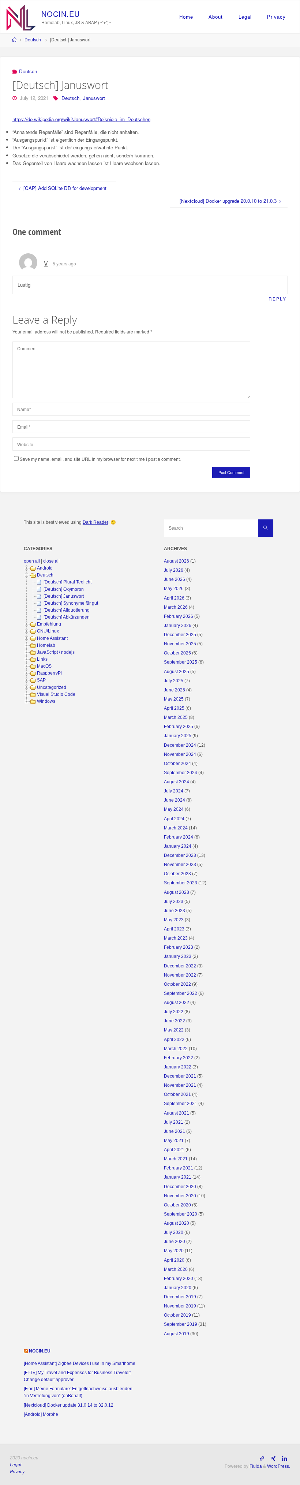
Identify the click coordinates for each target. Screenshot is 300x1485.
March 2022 (176, 1048)
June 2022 (174, 1020)
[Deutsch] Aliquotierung (67, 610)
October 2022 (177, 984)
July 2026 (173, 570)
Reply (277, 298)
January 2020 (177, 1287)
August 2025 (176, 671)
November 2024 (180, 754)
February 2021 (178, 1168)
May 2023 (174, 919)
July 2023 (173, 901)
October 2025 (177, 653)
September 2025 (180, 662)
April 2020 (174, 1260)
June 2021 (174, 1131)
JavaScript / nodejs (56, 652)
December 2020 (180, 1186)
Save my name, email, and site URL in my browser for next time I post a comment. (100, 459)
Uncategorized (51, 687)
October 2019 (177, 1315)
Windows (46, 701)
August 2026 (176, 561)
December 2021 (180, 1076)
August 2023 (176, 892)
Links (42, 659)
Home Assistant (52, 638)
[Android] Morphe (41, 1414)
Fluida (255, 1466)
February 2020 (178, 1278)
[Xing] (273, 1458)
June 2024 (174, 800)
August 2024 (176, 781)
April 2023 (174, 929)
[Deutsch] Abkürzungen (67, 617)
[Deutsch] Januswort (64, 596)
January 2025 (177, 735)
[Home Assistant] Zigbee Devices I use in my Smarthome (79, 1363)
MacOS (44, 666)
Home (186, 17)
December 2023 (180, 855)
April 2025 (174, 708)
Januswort (94, 97)
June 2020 (174, 1241)
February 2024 (178, 837)
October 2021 (177, 1094)
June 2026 (174, 579)
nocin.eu (39, 1351)
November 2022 (180, 975)
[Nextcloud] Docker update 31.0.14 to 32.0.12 (68, 1405)
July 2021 (173, 1122)
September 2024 (180, 772)
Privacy (276, 17)
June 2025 (174, 690)
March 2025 (176, 717)
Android (45, 568)
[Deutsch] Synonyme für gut (71, 603)
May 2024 (174, 809)
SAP (41, 680)
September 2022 (180, 993)
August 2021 (176, 1113)
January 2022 (177, 1067)
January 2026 (177, 625)
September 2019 (180, 1324)
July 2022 (173, 1011)
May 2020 (174, 1250)
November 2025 (180, 643)
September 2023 (180, 882)
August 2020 (176, 1223)
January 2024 (177, 846)
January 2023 (177, 956)
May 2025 (174, 699)
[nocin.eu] (21, 16)
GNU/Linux (48, 631)
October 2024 (177, 763)
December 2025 (180, 634)
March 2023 (176, 938)
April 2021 (174, 1149)
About (216, 17)
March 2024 (176, 828)
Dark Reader (95, 522)
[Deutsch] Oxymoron (64, 589)
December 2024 (180, 745)
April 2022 (174, 1039)
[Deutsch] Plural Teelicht (67, 582)
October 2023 (177, 873)
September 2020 (180, 1214)
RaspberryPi (49, 673)
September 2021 (180, 1103)
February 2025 (178, 726)
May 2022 (174, 1030)
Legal (245, 17)
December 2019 (180, 1296)
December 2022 (180, 966)
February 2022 (178, 1057)
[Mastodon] (262, 1458)
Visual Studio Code (56, 694)
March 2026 (176, 607)
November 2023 (180, 864)
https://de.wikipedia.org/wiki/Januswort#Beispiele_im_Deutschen (81, 119)
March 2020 (176, 1269)
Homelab (46, 645)
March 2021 (176, 1158)
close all (51, 561)
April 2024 (174, 818)
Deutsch (33, 39)
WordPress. (278, 1466)
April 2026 (174, 598)
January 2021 (177, 1177)
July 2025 (173, 680)
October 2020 (177, 1205)
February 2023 (178, 947)
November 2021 (180, 1085)
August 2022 (176, 1002)
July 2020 (173, 1232)
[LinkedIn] (284, 1458)
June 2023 (174, 910)
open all (32, 561)
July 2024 (173, 791)
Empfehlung (49, 624)
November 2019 (180, 1306)
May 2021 (174, 1140)
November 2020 (180, 1195)
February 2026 (178, 616)
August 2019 (176, 1333)
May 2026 (174, 588)
